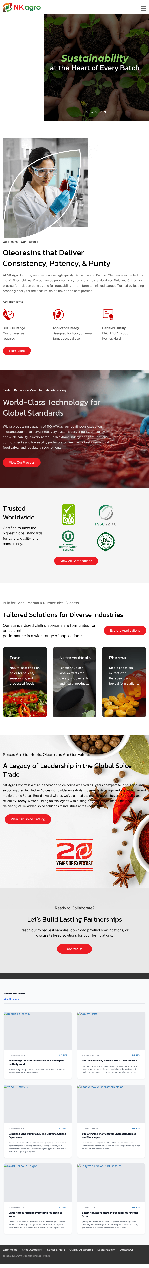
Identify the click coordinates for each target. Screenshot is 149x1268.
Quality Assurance (81, 1249)
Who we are (10, 1249)
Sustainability (106, 1249)
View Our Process (22, 462)
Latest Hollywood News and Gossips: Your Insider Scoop (110, 1214)
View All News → (11, 999)
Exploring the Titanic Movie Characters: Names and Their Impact (109, 1135)
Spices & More (56, 1249)
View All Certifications (76, 561)
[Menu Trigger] (143, 8)
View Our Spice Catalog (28, 819)
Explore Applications (125, 630)
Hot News (62, 1055)
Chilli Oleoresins (32, 1249)
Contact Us (74, 949)
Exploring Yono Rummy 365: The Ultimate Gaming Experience (37, 1135)
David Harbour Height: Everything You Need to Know (35, 1214)
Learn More (17, 351)
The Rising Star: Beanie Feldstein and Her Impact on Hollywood (36, 1062)
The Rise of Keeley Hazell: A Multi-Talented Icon (109, 1060)
